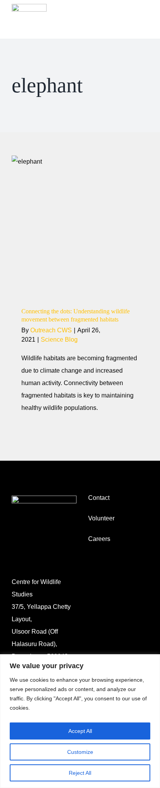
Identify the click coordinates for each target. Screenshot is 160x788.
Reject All (80, 773)
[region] (80, 721)
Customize (80, 752)
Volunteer (101, 518)
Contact (99, 497)
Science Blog (79, 255)
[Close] (152, 660)
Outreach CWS (51, 330)
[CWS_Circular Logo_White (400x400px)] (44, 498)
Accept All (80, 731)
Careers (99, 539)
